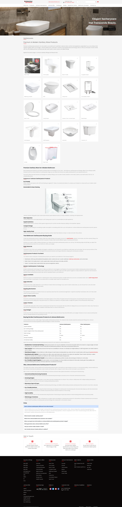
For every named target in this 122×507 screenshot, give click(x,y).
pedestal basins (94, 352)
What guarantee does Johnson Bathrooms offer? (36, 423)
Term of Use (81, 505)
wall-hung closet (93, 277)
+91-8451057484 (69, 2)
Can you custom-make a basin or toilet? (34, 426)
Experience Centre (70, 5)
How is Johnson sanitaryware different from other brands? (38, 406)
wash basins (70, 238)
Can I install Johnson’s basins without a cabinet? (36, 429)
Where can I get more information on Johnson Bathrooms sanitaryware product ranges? (46, 421)
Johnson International (40, 5)
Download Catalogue (71, 443)
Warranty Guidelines (79, 484)
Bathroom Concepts (80, 5)
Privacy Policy (88, 505)
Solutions (89, 484)
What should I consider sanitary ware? (33, 416)
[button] (96, 2)
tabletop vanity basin (74, 259)
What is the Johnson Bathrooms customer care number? (38, 418)
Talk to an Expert (89, 443)
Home (105, 29)
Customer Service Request (51, 443)
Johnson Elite (50, 5)
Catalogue (56, 5)
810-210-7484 (66, 489)
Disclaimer (95, 505)
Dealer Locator (32, 443)
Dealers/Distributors (55, 2)
